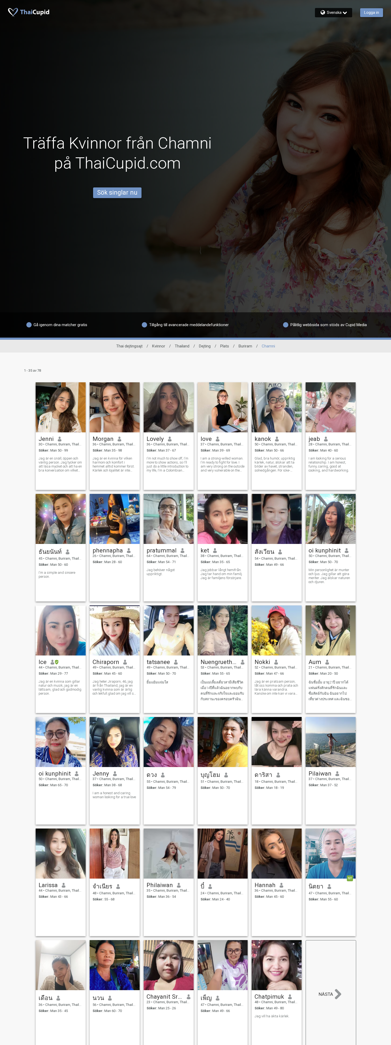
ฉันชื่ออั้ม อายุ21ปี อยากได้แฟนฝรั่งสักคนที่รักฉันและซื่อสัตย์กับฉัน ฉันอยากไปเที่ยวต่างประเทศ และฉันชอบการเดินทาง (330, 691)
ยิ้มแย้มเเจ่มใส (157, 682)
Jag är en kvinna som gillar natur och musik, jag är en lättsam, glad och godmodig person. (60, 687)
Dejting (205, 346)
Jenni (46, 438)
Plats (224, 346)
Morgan (103, 438)
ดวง (152, 774)
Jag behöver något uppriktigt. (161, 572)
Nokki (262, 661)
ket (205, 550)
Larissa (48, 885)
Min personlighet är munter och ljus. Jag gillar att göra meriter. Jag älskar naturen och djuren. (329, 576)
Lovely (155, 438)
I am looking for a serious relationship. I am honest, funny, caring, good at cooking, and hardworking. (329, 464)
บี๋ (202, 886)
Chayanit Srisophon (165, 996)
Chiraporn (106, 661)
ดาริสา (263, 774)
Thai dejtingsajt (129, 346)
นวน (98, 997)
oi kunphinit (325, 550)
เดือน (45, 997)
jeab (314, 438)
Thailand (182, 346)
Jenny (101, 773)
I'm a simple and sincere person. (57, 575)
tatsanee (158, 661)
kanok (263, 438)
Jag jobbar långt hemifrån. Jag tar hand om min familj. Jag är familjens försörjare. (222, 574)
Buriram (245, 346)
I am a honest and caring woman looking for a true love (114, 795)
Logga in (371, 12)
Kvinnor (158, 346)
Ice (43, 661)
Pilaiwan (320, 773)
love (206, 438)
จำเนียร (102, 886)
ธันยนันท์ (50, 551)
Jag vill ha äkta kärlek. (272, 1016)
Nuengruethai (219, 661)
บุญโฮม (210, 774)
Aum (315, 661)
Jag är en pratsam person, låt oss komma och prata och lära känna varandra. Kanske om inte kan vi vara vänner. (276, 687)
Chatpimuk (269, 996)
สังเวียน (264, 551)
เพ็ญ (206, 997)
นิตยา (316, 886)
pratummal (162, 550)
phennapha (108, 550)
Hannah (265, 885)
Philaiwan (160, 885)
